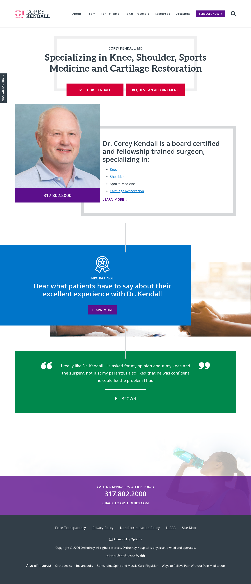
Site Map (189, 528)
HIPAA (170, 528)
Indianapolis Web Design (121, 555)
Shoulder (117, 176)
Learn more (102, 310)
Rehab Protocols (137, 13)
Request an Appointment (155, 90)
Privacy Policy (103, 528)
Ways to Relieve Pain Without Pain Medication (193, 566)
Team (91, 13)
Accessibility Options (128, 539)
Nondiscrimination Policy (140, 528)
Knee (114, 169)
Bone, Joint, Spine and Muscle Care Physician (127, 566)
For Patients (110, 13)
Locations (183, 13)
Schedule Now (209, 13)
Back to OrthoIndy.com (127, 503)
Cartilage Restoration (127, 191)
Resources (162, 13)
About (76, 13)
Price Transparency (70, 528)
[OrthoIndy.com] (3, 88)
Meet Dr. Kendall (95, 90)
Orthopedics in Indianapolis (74, 566)
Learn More (113, 199)
